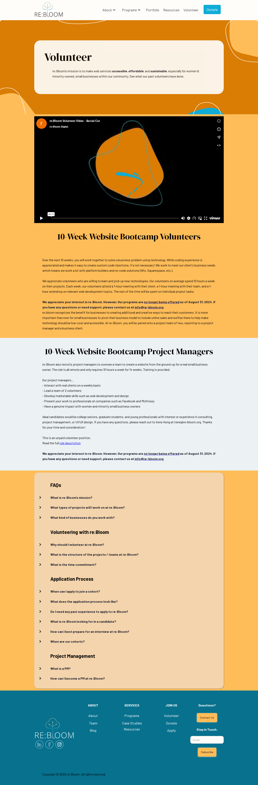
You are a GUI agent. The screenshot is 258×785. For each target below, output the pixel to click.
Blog (93, 730)
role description (70, 443)
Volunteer (191, 10)
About (107, 10)
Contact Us (207, 717)
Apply (171, 730)
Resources (171, 10)
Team (93, 723)
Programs (129, 10)
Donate (212, 9)
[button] (109, 10)
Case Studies (132, 723)
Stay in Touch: (207, 729)
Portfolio (152, 10)
